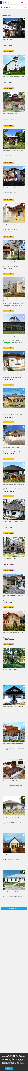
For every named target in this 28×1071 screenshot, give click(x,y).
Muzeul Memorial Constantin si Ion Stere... (13, 632)
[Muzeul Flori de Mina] (14, 28)
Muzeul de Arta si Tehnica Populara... (12, 780)
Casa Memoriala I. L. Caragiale (11, 224)
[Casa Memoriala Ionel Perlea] (14, 843)
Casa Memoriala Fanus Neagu (11, 373)
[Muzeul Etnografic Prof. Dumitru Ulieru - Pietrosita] (14, 176)
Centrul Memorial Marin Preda (10, 891)
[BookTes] (2, 2)
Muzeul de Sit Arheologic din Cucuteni (12, 336)
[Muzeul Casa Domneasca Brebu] (14, 398)
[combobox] (13, 7)
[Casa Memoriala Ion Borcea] (14, 658)
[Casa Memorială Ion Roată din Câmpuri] (14, 509)
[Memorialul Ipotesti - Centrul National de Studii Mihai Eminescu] (14, 695)
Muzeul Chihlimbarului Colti (10, 113)
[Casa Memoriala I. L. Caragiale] (14, 213)
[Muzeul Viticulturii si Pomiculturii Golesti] (14, 732)
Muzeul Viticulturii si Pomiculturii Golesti (13, 743)
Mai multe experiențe (14, 908)
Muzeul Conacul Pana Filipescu (11, 447)
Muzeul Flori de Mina (8, 39)
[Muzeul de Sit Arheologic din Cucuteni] (14, 324)
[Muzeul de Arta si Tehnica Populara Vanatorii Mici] (14, 769)
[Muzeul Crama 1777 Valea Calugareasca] (14, 472)
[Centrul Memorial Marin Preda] (14, 880)
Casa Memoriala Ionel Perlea (10, 854)
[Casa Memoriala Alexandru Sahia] (14, 806)
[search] (6, 3)
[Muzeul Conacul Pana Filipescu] (14, 435)
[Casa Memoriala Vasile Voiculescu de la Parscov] (14, 139)
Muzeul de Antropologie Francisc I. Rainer (13, 76)
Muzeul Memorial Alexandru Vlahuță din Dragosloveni (13, 596)
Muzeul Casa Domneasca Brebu (11, 410)
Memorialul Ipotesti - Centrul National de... (13, 706)
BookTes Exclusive (8, 51)
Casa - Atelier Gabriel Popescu (11, 261)
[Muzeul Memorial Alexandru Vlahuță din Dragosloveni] (14, 584)
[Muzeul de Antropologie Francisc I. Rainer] (14, 65)
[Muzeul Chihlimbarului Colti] (14, 102)
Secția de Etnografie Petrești (10, 558)
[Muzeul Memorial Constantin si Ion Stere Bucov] (14, 621)
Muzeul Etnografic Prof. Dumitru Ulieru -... (13, 187)
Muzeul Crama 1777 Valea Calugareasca (13, 484)
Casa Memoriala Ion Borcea (10, 669)
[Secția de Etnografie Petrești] (14, 547)
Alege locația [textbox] (6, 7)
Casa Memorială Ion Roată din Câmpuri (13, 521)
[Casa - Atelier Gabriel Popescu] (14, 250)
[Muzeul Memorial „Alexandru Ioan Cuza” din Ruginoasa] (14, 287)
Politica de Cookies (12, 1062)
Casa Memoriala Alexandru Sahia (11, 817)
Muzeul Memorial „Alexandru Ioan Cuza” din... (13, 299)
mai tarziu (20, 1069)
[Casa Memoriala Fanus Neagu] (14, 361)
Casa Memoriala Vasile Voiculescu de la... (13, 150)
